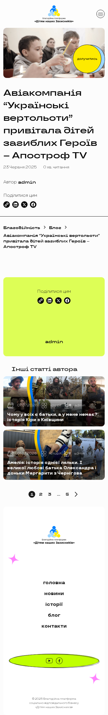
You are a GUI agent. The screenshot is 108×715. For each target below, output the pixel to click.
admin (27, 182)
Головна (54, 583)
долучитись (87, 59)
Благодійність (21, 227)
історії (54, 604)
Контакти (54, 626)
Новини (54, 593)
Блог (55, 227)
